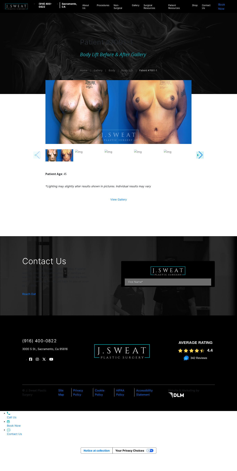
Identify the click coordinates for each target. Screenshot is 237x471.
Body (112, 70)
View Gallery (118, 199)
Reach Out (29, 294)
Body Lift (127, 70)
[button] (200, 155)
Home (84, 70)
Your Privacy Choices (129, 450)
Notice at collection (97, 450)
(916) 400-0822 (39, 340)
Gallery (98, 70)
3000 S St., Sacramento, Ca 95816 (45, 349)
